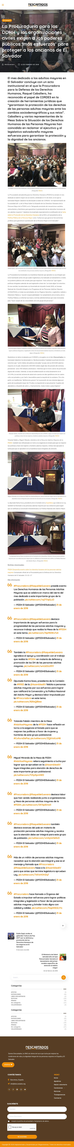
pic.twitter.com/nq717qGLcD (39, 599)
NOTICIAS (38, 998)
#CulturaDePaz (22, 738)
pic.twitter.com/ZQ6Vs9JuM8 (46, 738)
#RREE (20, 684)
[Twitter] (9, 1089)
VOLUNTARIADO (38, 1005)
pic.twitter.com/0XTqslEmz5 (36, 804)
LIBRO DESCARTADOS (38, 996)
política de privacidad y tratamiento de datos (34, 1121)
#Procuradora (21, 585)
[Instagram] (21, 1089)
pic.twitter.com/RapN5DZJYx (47, 907)
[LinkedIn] (17, 1089)
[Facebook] (13, 1089)
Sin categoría (7, 20)
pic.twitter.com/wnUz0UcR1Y (39, 666)
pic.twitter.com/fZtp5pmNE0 (29, 775)
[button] (8, 1064)
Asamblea (49, 503)
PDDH (40, 191)
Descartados (11, 64)
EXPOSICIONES (38, 994)
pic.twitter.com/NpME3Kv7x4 (43, 632)
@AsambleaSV (38, 684)
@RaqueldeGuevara (39, 585)
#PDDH (62, 629)
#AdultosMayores (23, 724)
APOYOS (38, 992)
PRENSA (38, 1000)
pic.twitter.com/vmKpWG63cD (44, 838)
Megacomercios (43, 1145)
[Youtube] (25, 1089)
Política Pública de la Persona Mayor (20, 218)
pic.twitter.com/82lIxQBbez (28, 701)
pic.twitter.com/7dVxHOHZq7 (33, 874)
